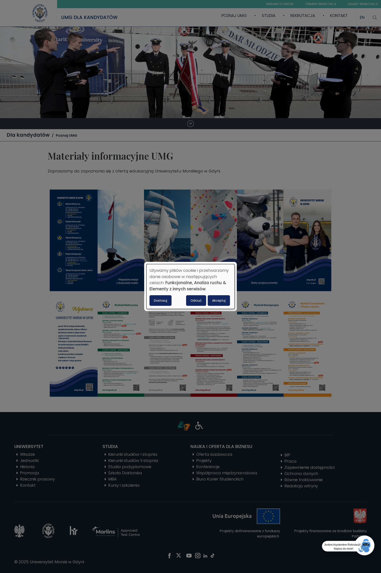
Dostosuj (160, 300)
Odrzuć (196, 300)
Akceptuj (219, 300)
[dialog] (190, 286)
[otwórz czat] (364, 545)
